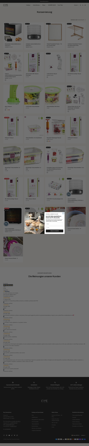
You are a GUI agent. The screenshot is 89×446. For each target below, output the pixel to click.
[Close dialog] (63, 213)
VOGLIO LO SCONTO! (54, 230)
